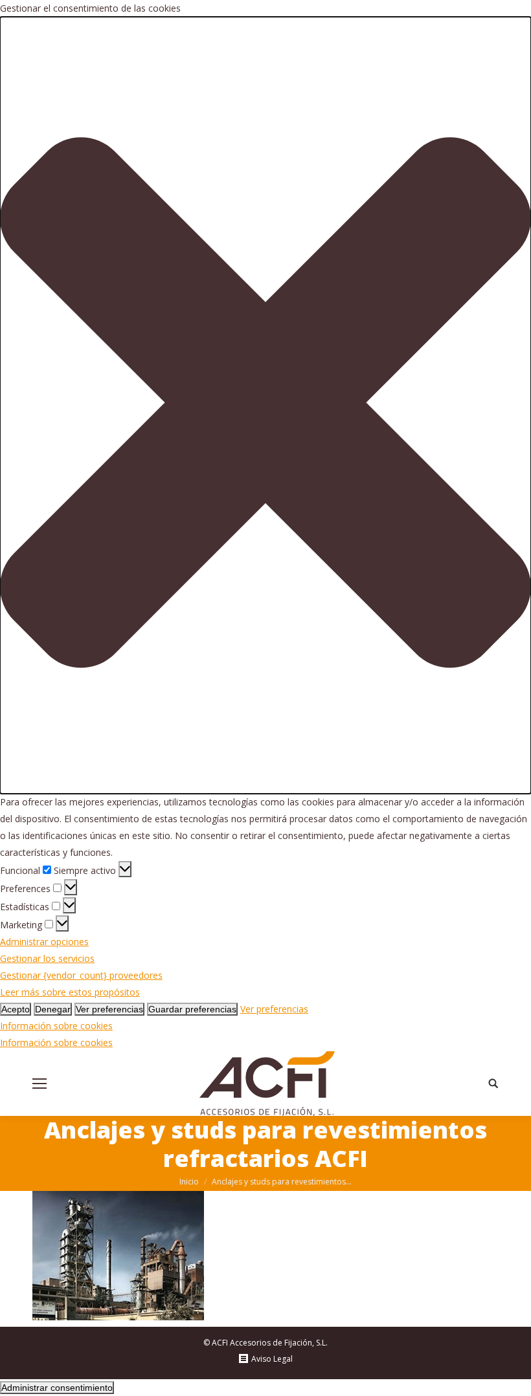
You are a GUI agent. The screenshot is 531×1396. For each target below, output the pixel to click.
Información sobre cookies (56, 1026)
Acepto (15, 1009)
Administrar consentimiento (57, 1387)
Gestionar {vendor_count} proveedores (81, 975)
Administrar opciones (44, 941)
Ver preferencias (109, 1009)
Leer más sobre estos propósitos (70, 992)
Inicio (189, 1181)
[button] (265, 405)
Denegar (53, 1009)
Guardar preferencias (192, 1009)
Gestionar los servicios (47, 958)
